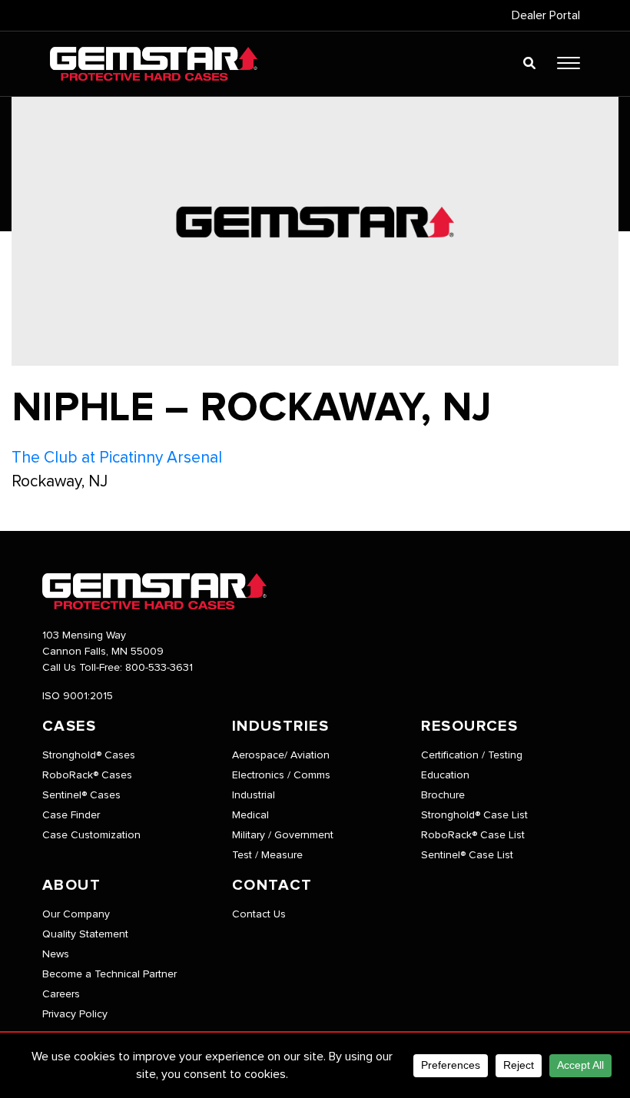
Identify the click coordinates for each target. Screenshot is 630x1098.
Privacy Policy (75, 1014)
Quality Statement (85, 934)
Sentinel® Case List (467, 855)
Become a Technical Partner (109, 974)
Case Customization (91, 835)
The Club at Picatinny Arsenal (117, 457)
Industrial (253, 795)
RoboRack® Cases (87, 775)
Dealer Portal (546, 15)
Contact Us (259, 914)
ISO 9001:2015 (77, 696)
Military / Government (282, 835)
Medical (250, 815)
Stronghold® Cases (88, 755)
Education (445, 775)
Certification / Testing (471, 755)
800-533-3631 (159, 667)
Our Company (76, 914)
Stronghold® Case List (474, 815)
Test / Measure (267, 855)
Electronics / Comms (281, 775)
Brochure (443, 795)
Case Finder (71, 815)
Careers (61, 994)
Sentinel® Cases (81, 795)
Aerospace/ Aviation (281, 755)
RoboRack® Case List (473, 835)
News (55, 954)
